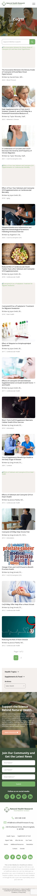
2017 (3, 351)
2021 (3, 158)
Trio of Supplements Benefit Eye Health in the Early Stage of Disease (17, 458)
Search (32, 41)
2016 (3, 428)
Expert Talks (9, 840)
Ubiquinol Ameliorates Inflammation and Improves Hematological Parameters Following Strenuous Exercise (16, 229)
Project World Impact (16, 891)
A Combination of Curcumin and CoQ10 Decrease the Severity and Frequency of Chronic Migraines (17, 151)
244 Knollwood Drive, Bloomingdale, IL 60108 (20, 828)
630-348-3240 (20, 818)
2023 (3, 119)
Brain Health (10, 314)
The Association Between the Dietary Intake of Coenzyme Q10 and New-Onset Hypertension (18, 72)
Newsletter (29, 844)
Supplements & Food (24, 836)
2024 (3, 80)
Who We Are (19, 840)
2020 (3, 237)
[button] (33, 4)
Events (6, 844)
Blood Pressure (11, 80)
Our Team (29, 840)
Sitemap (24, 891)
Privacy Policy (22, 892)
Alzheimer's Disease (13, 119)
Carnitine (9, 465)
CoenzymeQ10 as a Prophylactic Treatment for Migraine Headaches (18, 307)
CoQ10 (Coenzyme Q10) (14, 158)
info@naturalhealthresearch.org (20, 823)
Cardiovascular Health (13, 277)
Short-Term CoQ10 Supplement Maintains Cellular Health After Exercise (17, 421)
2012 (3, 575)
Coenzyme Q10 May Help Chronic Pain (16, 532)
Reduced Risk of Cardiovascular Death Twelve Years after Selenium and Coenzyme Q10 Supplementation (18, 269)
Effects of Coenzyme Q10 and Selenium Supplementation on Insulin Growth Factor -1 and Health (18, 383)
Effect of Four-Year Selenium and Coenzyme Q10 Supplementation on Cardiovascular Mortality (18, 190)
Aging (8, 198)
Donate (22, 848)
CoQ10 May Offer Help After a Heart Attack (18, 604)
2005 (3, 465)
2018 (3, 198)
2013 (3, 502)
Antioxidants (10, 428)
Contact (14, 848)
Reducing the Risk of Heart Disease (15, 640)
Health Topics (10, 836)
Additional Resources (17, 844)
